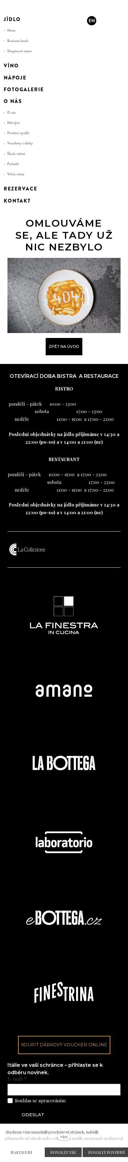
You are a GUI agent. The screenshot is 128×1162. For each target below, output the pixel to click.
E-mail (16, 1078)
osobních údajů (83, 1100)
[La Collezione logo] (27, 549)
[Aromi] (16, 9)
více (64, 1136)
